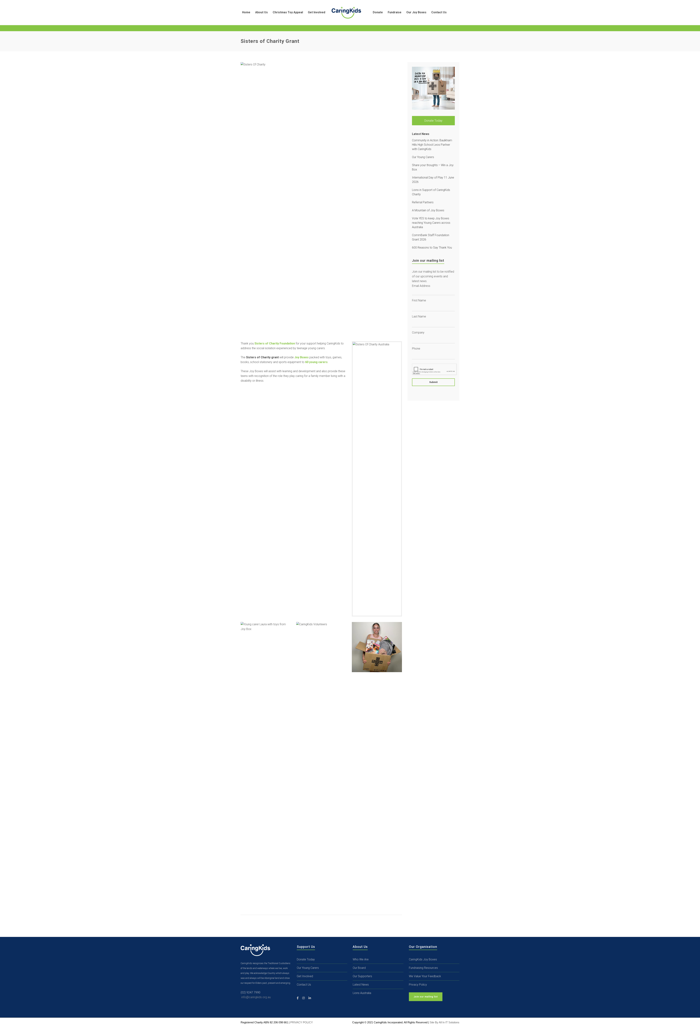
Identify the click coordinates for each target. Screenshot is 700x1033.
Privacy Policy (418, 984)
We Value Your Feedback (425, 976)
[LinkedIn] (309, 998)
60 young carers (316, 362)
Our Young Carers (423, 157)
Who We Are (361, 959)
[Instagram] (303, 998)
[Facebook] (298, 998)
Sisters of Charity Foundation (274, 343)
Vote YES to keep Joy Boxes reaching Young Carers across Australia (431, 223)
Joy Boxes (301, 357)
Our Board (359, 968)
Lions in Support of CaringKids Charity (431, 192)
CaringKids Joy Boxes (423, 959)
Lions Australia (362, 993)
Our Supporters (362, 976)
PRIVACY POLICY (301, 1022)
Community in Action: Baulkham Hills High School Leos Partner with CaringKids (432, 145)
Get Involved (305, 976)
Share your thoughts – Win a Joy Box (433, 167)
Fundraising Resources (423, 968)
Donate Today (433, 120)
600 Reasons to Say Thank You (432, 247)
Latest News (361, 984)
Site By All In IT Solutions (444, 1022)
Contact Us (304, 984)
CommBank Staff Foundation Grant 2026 (430, 237)
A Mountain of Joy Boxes (428, 210)
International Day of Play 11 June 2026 (433, 180)
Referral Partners (422, 202)
